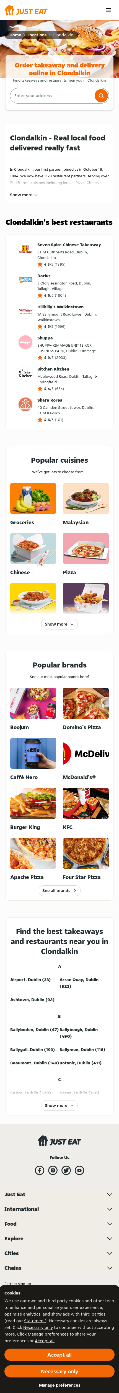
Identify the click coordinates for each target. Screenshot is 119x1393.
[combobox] (51, 95)
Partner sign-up (17, 1283)
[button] (101, 95)
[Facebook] (39, 1170)
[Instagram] (52, 1170)
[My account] (108, 10)
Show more (21, 195)
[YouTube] (79, 1170)
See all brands (56, 890)
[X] (66, 1170)
